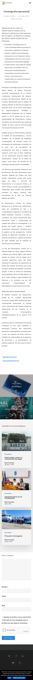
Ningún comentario (16, 19)
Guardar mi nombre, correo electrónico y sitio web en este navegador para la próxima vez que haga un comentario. (16, 620)
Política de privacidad (19, 678)
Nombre (5, 587)
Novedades (8, 454)
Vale (9, 678)
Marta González (10, 16)
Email (4, 596)
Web (3, 605)
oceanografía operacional (11, 361)
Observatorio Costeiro (9, 357)
